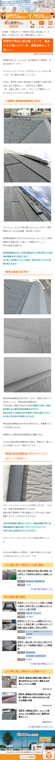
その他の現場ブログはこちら (40, 727)
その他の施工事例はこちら (41, 589)
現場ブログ (16, 32)
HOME (5, 32)
